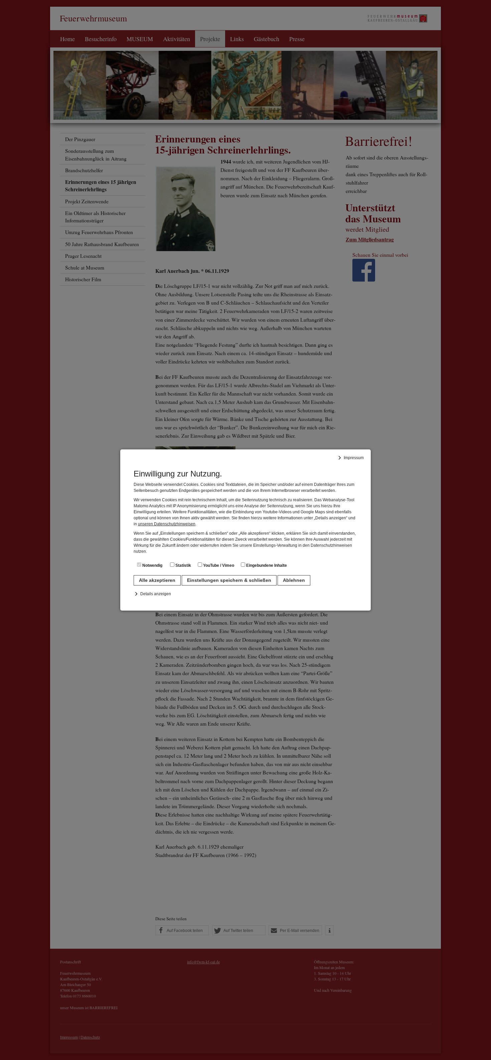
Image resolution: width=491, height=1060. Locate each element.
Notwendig (151, 565)
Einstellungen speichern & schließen (229, 580)
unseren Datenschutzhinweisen (166, 524)
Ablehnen (294, 580)
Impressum (354, 457)
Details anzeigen (155, 594)
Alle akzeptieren (157, 580)
